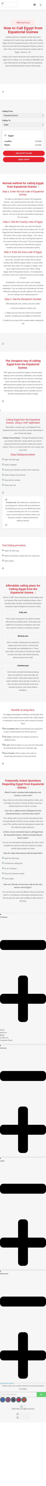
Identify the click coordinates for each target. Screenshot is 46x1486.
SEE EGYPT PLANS (24, 153)
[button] (34, 4)
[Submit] (41, 1394)
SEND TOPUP (24, 159)
